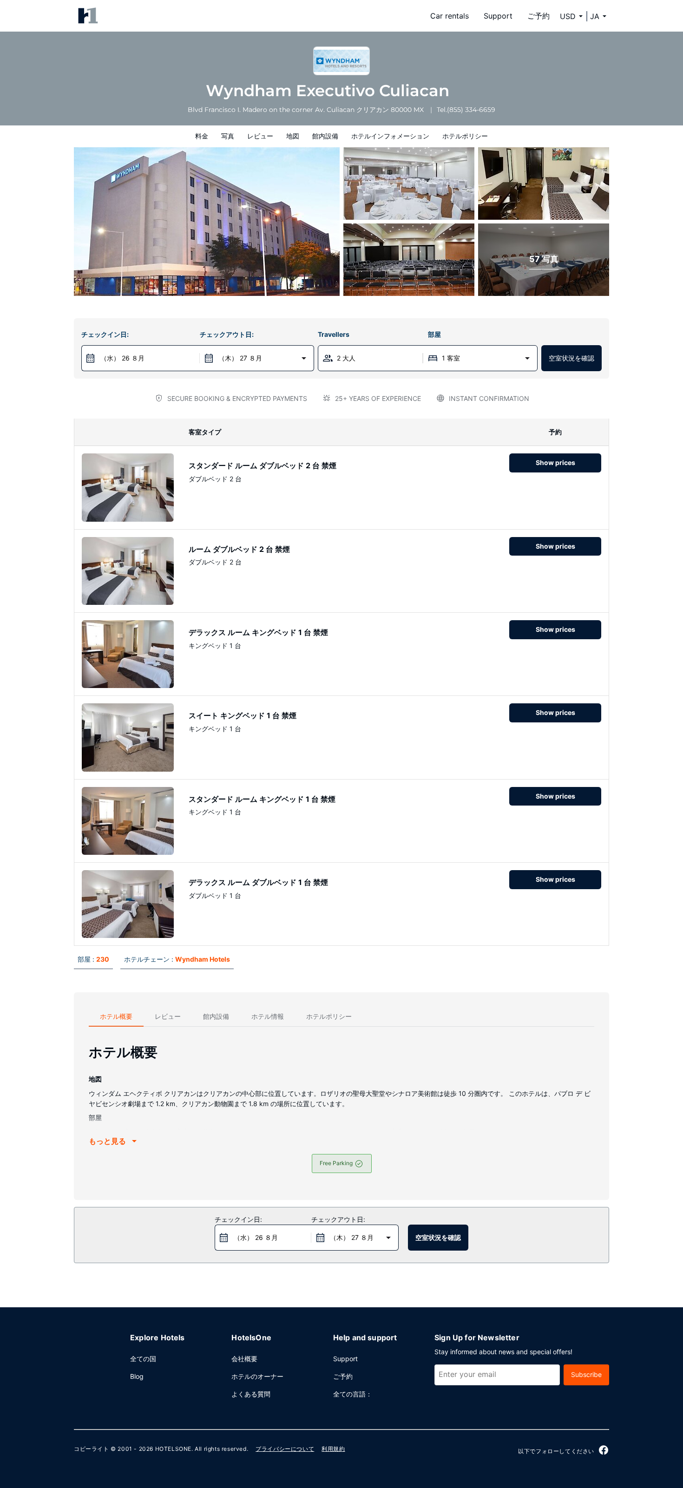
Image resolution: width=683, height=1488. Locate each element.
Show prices (555, 462)
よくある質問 (250, 1394)
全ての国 (143, 1359)
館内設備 (325, 136)
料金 (201, 136)
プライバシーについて (285, 1448)
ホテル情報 (267, 1016)
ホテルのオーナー (257, 1376)
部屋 (434, 334)
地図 (292, 136)
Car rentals (449, 15)
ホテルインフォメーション (390, 136)
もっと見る (107, 1141)
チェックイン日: (105, 334)
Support (498, 15)
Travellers (333, 334)
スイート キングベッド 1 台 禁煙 (242, 715)
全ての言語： (352, 1394)
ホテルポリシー (465, 136)
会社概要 (244, 1359)
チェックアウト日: (227, 334)
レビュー (260, 136)
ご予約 (538, 15)
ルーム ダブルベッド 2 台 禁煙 (239, 549)
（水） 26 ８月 (122, 358)
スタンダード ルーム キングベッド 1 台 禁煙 (262, 799)
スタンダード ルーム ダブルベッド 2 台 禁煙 (262, 465)
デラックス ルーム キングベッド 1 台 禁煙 (258, 632)
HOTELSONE (173, 1448)
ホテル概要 (116, 1016)
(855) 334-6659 (471, 109)
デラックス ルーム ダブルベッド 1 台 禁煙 (258, 882)
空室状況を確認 (571, 358)
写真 (227, 136)
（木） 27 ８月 (240, 358)
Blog (137, 1376)
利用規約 (333, 1448)
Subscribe (586, 1374)
